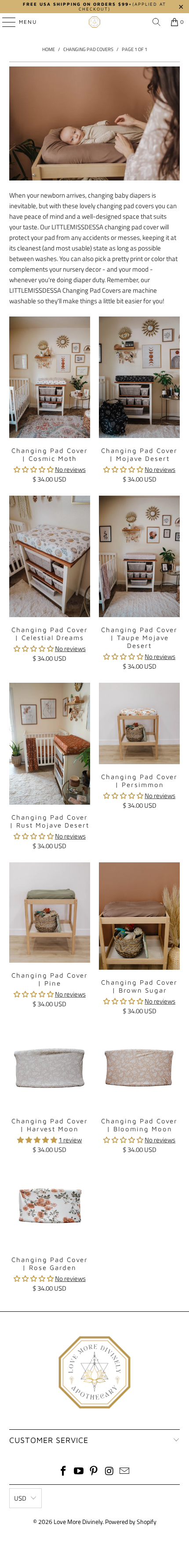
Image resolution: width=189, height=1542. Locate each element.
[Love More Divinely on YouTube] (78, 1472)
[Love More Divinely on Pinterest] (94, 1472)
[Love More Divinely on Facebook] (63, 1472)
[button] (34, 469)
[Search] (156, 22)
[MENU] (4, 22)
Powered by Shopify (130, 1521)
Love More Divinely (78, 1521)
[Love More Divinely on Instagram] (109, 1472)
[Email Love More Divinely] (124, 1472)
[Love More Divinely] (94, 22)
